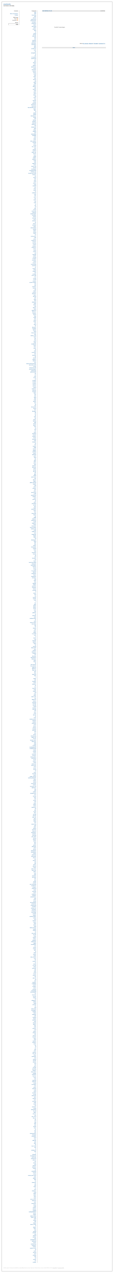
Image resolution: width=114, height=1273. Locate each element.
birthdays (34, 121)
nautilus (34, 780)
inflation (34, 584)
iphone (34, 593)
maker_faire (33, 696)
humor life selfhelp (32, 562)
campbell (34, 185)
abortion (34, 17)
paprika (34, 828)
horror (35, 549)
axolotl (35, 73)
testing (34, 1108)
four (35, 430)
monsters (34, 755)
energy (34, 366)
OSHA (35, 821)
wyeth (35, 1251)
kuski (35, 635)
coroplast (34, 258)
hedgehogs (34, 534)
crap (35, 272)
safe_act (34, 978)
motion (34, 762)
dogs (35, 334)
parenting (34, 835)
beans (35, 97)
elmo (35, 362)
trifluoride (34, 1140)
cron (35, 276)
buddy (35, 160)
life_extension (33, 665)
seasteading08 (33, 992)
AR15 (35, 47)
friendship (34, 439)
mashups (34, 707)
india (35, 579)
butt (35, 176)
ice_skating (34, 570)
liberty (35, 660)
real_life (34, 934)
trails (35, 1132)
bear (35, 99)
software (34, 1032)
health (35, 530)
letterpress (34, 651)
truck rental (34, 1146)
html (35, 556)
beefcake (34, 103)
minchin (34, 738)
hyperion (34, 566)
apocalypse (33, 44)
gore (35, 489)
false (35, 398)
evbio (35, 376)
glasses (34, 479)
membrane (34, 723)
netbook (34, 784)
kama (35, 621)
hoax (35, 544)
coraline (34, 255)
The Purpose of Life (47, 10)
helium (35, 537)
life (35, 663)
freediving (34, 433)
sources (34, 1035)
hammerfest (33, 520)
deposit (34, 314)
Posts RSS (55, 1267)
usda (35, 1164)
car (35, 191)
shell (35, 1007)
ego (35, 356)
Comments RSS (61, 1267)
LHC (35, 654)
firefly (35, 416)
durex (35, 346)
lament (34, 637)
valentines (34, 1167)
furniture (34, 446)
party (35, 843)
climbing (34, 229)
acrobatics (34, 22)
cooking (34, 251)
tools (35, 1125)
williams (34, 1227)
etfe (35, 373)
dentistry (34, 313)
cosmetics (34, 260)
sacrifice (34, 975)
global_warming (33, 482)
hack (35, 511)
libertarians (34, 658)
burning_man (33, 171)
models (34, 749)
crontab (34, 278)
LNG (35, 679)
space (35, 1038)
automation (34, 69)
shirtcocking (33, 1008)
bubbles (34, 157)
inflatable (34, 583)
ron (35, 962)
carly (35, 195)
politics (34, 871)
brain (35, 148)
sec (35, 993)
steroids (34, 1060)
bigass (34, 108)
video (35, 1176)
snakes (34, 1031)
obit (35, 808)
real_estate (34, 933)
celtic (35, 208)
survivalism (34, 1084)
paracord (34, 831)
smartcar (34, 1028)
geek (35, 464)
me (35, 716)
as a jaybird (33, 57)
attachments (33, 66)
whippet (34, 1223)
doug (35, 339)
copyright (34, 254)
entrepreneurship (32, 367)
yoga (35, 1256)
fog (35, 427)
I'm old (35, 569)
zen (35, 1260)
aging (35, 30)
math (35, 710)
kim (35, 626)
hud (35, 559)
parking (34, 838)
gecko (35, 462)
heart (35, 532)
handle (34, 521)
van (35, 1169)
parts (35, 842)
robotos (34, 954)
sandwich (34, 982)
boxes (35, 143)
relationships (33, 941)
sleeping (34, 1022)
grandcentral (33, 495)
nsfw (35, 798)
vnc (35, 1188)
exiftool (34, 387)
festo (35, 409)
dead (35, 300)
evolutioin (34, 381)
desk (35, 318)
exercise (34, 385)
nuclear (34, 800)
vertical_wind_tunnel (32, 1175)
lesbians (34, 650)
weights (34, 1214)
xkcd (35, 1253)
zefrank (34, 1259)
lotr (35, 685)
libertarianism (33, 657)
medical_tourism (33, 719)
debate (34, 304)
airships (34, 34)
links (35, 671)
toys (35, 1130)
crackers (34, 268)
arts (35, 55)
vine (35, 1183)
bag (35, 80)
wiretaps (34, 1237)
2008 (35, 12)
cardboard (34, 192)
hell (35, 538)
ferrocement (33, 406)
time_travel (34, 1116)
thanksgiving (33, 1109)
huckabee (34, 558)
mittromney (34, 741)
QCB (35, 919)
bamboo (34, 89)
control (34, 250)
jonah (35, 616)
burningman (33, 169)
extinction (34, 390)
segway (34, 997)
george (34, 469)
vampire (34, 1168)
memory (34, 727)
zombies (34, 1262)
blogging (34, 131)
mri (35, 770)
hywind (34, 567)
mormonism (33, 758)
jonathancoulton (33, 618)
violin (35, 1185)
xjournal (34, 1252)
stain (35, 1049)
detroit (35, 320)
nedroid (34, 782)
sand (35, 980)
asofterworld (33, 58)
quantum (34, 920)
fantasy (34, 401)
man (35, 698)
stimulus (34, 1062)
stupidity (34, 1073)
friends (34, 437)
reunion (34, 947)
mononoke (34, 754)
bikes (35, 110)
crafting (34, 269)
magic (35, 689)
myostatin (34, 773)
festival (34, 408)
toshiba (34, 1126)
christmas (34, 220)
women (34, 1242)
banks (35, 92)
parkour (34, 839)
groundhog (34, 503)
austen (34, 68)
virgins (34, 1186)
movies (34, 768)
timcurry (34, 1113)
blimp (35, 128)
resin (35, 945)
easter (35, 348)
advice (34, 27)
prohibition (34, 906)
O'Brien (34, 804)
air (35, 31)
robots (35, 955)
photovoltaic (33, 856)
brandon (34, 149)
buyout (34, 177)
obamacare (34, 807)
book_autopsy (33, 141)
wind (35, 1230)
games (34, 453)
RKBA (35, 952)
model (35, 744)
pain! (35, 825)
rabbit (35, 926)
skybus (34, 1018)
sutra (35, 1085)
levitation (34, 653)
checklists (34, 215)
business (34, 174)
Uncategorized (33, 1155)
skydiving (34, 1020)
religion (34, 943)
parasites (34, 833)
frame (35, 432)
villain (35, 1179)
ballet (35, 83)
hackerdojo (34, 513)
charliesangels (33, 213)
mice (35, 733)
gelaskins (34, 465)
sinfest (34, 1013)
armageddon (33, 52)
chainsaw (34, 212)
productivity (33, 903)
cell (35, 206)
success (34, 1076)
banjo (35, 90)
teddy (35, 1102)
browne (34, 153)
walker (34, 1195)
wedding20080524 (32, 1211)
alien (35, 38)
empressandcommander (31, 363)
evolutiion (34, 380)
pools (35, 874)
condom (34, 244)
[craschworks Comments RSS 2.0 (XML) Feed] (17, 20)
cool (35, 253)
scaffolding (34, 983)
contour (34, 248)
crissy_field (34, 275)
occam (34, 811)
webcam (34, 1209)
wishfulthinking (33, 1239)
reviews (34, 948)
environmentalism (32, 369)
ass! (35, 59)
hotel (35, 551)
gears (35, 461)
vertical (34, 1174)
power (35, 889)
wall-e (35, 1196)
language (34, 640)
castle (35, 202)
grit (35, 500)
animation (34, 40)
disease (34, 330)
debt (35, 306)
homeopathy (33, 546)
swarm (34, 1087)
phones (34, 849)
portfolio (34, 882)
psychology (33, 912)
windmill (34, 1231)
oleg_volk (34, 817)
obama (34, 805)
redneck (34, 937)
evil (35, 378)
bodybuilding (33, 134)
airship (34, 33)
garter (35, 455)
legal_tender (33, 647)
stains (35, 1050)
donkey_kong (33, 335)
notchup (34, 796)
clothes (34, 230)
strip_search (33, 1071)
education (34, 355)
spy (35, 1045)
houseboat (34, 552)
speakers (34, 1042)
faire (35, 394)
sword (35, 1091)
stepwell (34, 1059)
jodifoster (34, 612)
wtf (35, 1249)
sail (35, 979)
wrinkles (34, 1246)
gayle (35, 460)
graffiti (35, 493)
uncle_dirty (34, 1157)
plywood (34, 866)
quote (35, 923)
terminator (34, 1106)
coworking (34, 265)
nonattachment (33, 793)
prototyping (34, 910)
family (35, 399)
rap (35, 931)
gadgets (34, 450)
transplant (34, 1134)
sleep (35, 1021)
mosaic (34, 759)
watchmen (34, 1200)
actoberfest (34, 23)
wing (35, 1234)
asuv (35, 61)
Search (16, 22)
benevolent (34, 106)
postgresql (34, 888)
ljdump (35, 678)
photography (33, 852)
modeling (34, 745)
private (34, 901)
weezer (34, 1213)
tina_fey (34, 1118)
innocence (34, 586)
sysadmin (34, 1092)
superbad (34, 1080)
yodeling (34, 1255)
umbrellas (34, 1154)
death (35, 303)
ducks (35, 345)
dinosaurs (34, 327)
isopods (34, 598)
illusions (34, 572)
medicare (34, 720)
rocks (35, 958)
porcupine (34, 877)
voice (35, 1189)
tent (35, 1105)
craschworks (7, 4)
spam (35, 1039)
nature (35, 779)
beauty (34, 101)
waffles (34, 1193)
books (35, 139)
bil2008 (34, 113)
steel (35, 1057)
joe (35, 614)
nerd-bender (33, 783)
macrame (34, 688)
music (35, 772)
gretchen (34, 499)
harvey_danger (33, 527)
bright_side (34, 152)
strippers (34, 1070)
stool (35, 1063)
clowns (34, 233)
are (35, 51)
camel (35, 181)
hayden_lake (33, 528)
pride (35, 898)
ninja (35, 789)
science (34, 985)
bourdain (34, 142)
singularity (34, 1014)
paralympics (33, 832)
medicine (34, 721)
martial (34, 706)
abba (35, 16)
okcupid (34, 814)
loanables (34, 681)
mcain (35, 713)
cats (35, 205)
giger (35, 474)
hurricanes (34, 563)
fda (35, 404)
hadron (34, 514)
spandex (34, 1041)
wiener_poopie (33, 1224)
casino (34, 199)
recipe (35, 936)
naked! (34, 775)
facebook (34, 391)
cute (35, 289)
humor (35, 560)
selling (35, 1003)
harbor (34, 524)
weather (34, 1207)
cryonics (34, 281)
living (35, 675)
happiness (34, 523)
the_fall (34, 1111)
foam (35, 426)
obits (35, 810)
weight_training (33, 1216)
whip (35, 1221)
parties (34, 840)
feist (35, 405)
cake (35, 178)
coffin (35, 237)
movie (35, 766)
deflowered (34, 310)
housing (34, 553)
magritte (34, 691)
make (35, 693)
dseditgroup (33, 344)
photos (34, 853)
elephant (34, 360)
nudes (35, 803)
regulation (34, 940)
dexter (35, 321)
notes (35, 797)
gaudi (35, 457)
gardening (34, 454)
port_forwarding (33, 884)
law (35, 644)
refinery (34, 938)
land (35, 639)
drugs (35, 342)
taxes (35, 1099)
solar (35, 1034)
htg (35, 555)
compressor (33, 240)
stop (35, 1064)
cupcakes (34, 286)
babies (34, 76)
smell (35, 1029)
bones (35, 138)
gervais (34, 471)
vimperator (34, 1182)
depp (35, 316)
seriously (34, 1004)
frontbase (34, 441)
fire (35, 415)
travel (35, 1137)
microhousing (33, 735)
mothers (34, 761)
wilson (35, 1228)
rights (35, 950)
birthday (34, 120)
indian (35, 580)
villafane (34, 1178)
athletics (34, 65)
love (35, 686)
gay (35, 458)
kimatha (34, 628)
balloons (34, 86)
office (35, 812)
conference (34, 247)
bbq (35, 96)
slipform (34, 1024)
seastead (34, 989)
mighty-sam (33, 737)
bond (35, 136)
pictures (34, 860)
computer (34, 241)
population (34, 875)
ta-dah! (34, 1094)
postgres (34, 887)
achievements (33, 20)
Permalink (96, 43)
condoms (34, 246)
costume (34, 262)
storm (35, 1066)
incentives (34, 577)
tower (35, 1127)
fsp (35, 443)
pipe (35, 863)
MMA (35, 742)
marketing (34, 702)
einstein (34, 358)
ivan (35, 602)
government (33, 492)
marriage (34, 703)
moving (34, 769)
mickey (34, 734)
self (35, 999)
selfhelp (34, 1001)
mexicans (34, 730)
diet (35, 325)
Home (74, 47)
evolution (34, 383)
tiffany (35, 1112)
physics (34, 857)
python (34, 917)
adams (34, 24)
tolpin (35, 1123)
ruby (35, 969)
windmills (34, 1232)
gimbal (35, 475)
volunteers (34, 1190)
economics (34, 352)
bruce (35, 155)
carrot (35, 197)
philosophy (34, 846)
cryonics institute (32, 282)
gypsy (35, 510)
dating (35, 299)
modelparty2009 (33, 748)
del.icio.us (34, 311)
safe (35, 976)
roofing (34, 966)
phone (35, 847)
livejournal (34, 674)
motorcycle (34, 763)
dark (35, 297)
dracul (35, 341)
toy (35, 1129)
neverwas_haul (33, 786)
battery (34, 94)
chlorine (34, 216)
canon (35, 188)
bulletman (34, 163)
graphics (34, 496)
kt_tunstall (34, 633)
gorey (35, 490)
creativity (34, 274)
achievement (33, 19)
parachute (34, 829)
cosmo (34, 261)
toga (35, 1122)
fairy (35, 395)
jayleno (34, 605)
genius (34, 468)
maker (35, 695)
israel (35, 600)
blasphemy (34, 124)
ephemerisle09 (33, 371)
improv (34, 574)
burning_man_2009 (32, 173)
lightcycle (34, 667)
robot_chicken (33, 957)
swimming (34, 1088)
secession (34, 994)
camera (34, 183)
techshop (34, 1101)
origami (34, 819)
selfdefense (33, 1000)
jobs (35, 611)
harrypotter (34, 525)
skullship (34, 1017)
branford (34, 150)
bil (35, 111)
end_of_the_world (32, 365)
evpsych (34, 384)
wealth (35, 1206)
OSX (35, 822)
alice (35, 37)
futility (35, 447)
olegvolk (34, 815)
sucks (35, 1077)
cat (35, 204)
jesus (35, 609)
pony (35, 873)
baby (35, 78)
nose (35, 794)
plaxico (34, 864)
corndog (34, 257)
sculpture (34, 986)
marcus (34, 700)
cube (35, 285)
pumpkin (34, 913)
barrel (35, 93)
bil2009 (34, 114)
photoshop (34, 854)
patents (34, 845)
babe (35, 75)
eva (35, 374)
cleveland (34, 225)
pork (35, 878)
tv (35, 1153)
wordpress (34, 1245)
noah (35, 790)
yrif (35, 1258)
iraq (35, 595)
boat (35, 132)
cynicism (34, 292)
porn (35, 880)
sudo (35, 1078)
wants (35, 1197)
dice (35, 323)
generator (34, 467)
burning (34, 167)
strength (34, 1067)
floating (34, 423)
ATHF (35, 64)
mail (35, 692)
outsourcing (33, 824)
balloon (34, 85)
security (34, 996)
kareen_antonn (33, 622)
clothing (34, 232)
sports (35, 1043)
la (35, 636)
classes (34, 223)
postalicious (33, 885)
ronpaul (34, 964)
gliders (34, 481)
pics (35, 859)
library (35, 661)
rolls (35, 959)
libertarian (34, 656)
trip (35, 1144)
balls (35, 87)
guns (35, 506)
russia (35, 972)
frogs (35, 440)
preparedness (33, 896)
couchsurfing (33, 264)
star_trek (34, 1053)
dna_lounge (33, 332)
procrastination (33, 902)
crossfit (34, 279)
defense (34, 307)
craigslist (34, 271)
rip (35, 951)
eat (35, 349)
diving (35, 331)
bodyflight (34, 135)
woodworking (33, 1244)
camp (35, 184)
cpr (35, 267)
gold (35, 485)
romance (34, 961)
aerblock (34, 29)
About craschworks (14, 13)
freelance (34, 436)
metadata (34, 728)
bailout (35, 82)
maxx (35, 712)
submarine (34, 1074)
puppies (34, 915)
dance (35, 295)
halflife (35, 517)
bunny (35, 164)
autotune (34, 71)
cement (34, 209)
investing (34, 590)
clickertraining (33, 227)
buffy (35, 162)
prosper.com (33, 908)
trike (35, 1141)
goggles (34, 483)
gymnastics (33, 509)
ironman (34, 597)
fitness (34, 419)
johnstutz (34, 615)
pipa (35, 861)
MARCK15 (34, 699)
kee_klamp (34, 623)
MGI (35, 731)
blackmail (34, 122)
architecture (33, 48)
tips (35, 1119)
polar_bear (34, 870)
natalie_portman (33, 776)
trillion (35, 1143)
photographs (33, 850)
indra (35, 581)
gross (35, 502)
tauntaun (34, 1098)
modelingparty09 (32, 747)
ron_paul (34, 965)
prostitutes (34, 909)
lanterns (34, 642)
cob (35, 234)
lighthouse (34, 668)
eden (35, 353)
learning (34, 646)
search (34, 987)
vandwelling (33, 1171)
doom (35, 337)
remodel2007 (33, 944)
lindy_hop (34, 670)
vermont (34, 1172)
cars (35, 198)
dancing (34, 296)
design (34, 317)
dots (35, 338)
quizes (34, 922)
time (35, 1115)
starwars (34, 1052)
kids (35, 625)
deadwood (34, 302)
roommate (34, 968)
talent (35, 1097)
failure (35, 392)
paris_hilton (34, 836)
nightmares (34, 787)
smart (35, 1027)
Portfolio (16, 15)
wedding (34, 1210)
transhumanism (33, 1133)
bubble (34, 156)
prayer (34, 892)
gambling (34, 451)
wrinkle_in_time (33, 1248)
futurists (34, 448)
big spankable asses (32, 107)
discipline (34, 328)
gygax (35, 507)
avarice (34, 72)
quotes (34, 924)
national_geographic (32, 777)
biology (34, 117)
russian (34, 973)
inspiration (34, 587)
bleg (35, 125)
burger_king (33, 166)
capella (34, 190)
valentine (34, 1165)
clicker (34, 226)
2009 (35, 13)
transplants (34, 1136)
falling (35, 397)
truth (35, 1147)
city (35, 222)
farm (35, 402)
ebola (35, 351)
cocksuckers (33, 236)
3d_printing (34, 15)
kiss (35, 629)
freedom (34, 434)
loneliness (34, 684)
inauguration (33, 576)
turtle (35, 1151)
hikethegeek (33, 539)
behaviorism (33, 104)
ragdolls (34, 929)
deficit (35, 309)
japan (35, 604)
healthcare (34, 531)
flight (35, 422)
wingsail (34, 1235)
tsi (35, 1148)
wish (35, 1238)
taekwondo (34, 1095)
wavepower (33, 1203)
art (35, 54)
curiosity (34, 288)
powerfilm (34, 891)
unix (35, 1161)
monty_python (33, 756)
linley (35, 672)
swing (35, 1090)
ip (35, 591)
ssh (35, 1048)
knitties (34, 632)
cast (35, 201)
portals (34, 881)
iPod (35, 594)
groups (34, 504)
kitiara (35, 630)
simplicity (34, 1011)
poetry (35, 867)
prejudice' (34, 895)
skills (35, 1015)
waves (34, 1204)
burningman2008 (32, 170)
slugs (35, 1025)
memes (34, 726)
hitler (35, 542)
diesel (35, 324)
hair (35, 516)
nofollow (34, 791)
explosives (34, 388)
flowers (34, 425)
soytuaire (34, 1036)
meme (35, 724)
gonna (35, 486)
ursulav (34, 1162)
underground (33, 1158)
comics (34, 239)
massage (34, 709)
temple (34, 1104)
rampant (34, 930)
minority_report (33, 740)
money (34, 752)
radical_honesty (33, 927)
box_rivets (34, 146)
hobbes (34, 545)
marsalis (34, 705)
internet (34, 588)
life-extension (33, 664)
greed (35, 497)
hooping (34, 548)
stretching (34, 1069)
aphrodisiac (33, 43)
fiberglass (34, 411)
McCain (34, 714)
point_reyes (33, 868)
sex (35, 1006)
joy (35, 619)
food (35, 429)
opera (35, 818)
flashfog (34, 420)
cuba (35, 283)
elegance (34, 359)
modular (34, 751)
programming (33, 905)
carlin (35, 194)
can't (35, 187)
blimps (35, 129)
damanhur (34, 293)
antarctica (34, 41)
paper (35, 826)
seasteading (33, 990)
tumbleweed (33, 1150)
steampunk (34, 1056)
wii (35, 1225)
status (35, 1055)
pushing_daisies (33, 916)
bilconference (33, 115)
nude (35, 801)
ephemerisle (33, 370)
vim (35, 1181)
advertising (34, 26)
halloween (34, 518)
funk (35, 444)
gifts (35, 472)
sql (35, 1046)
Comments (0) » (102, 43)
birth (35, 118)
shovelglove (33, 1010)
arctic (35, 50)
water (35, 1202)
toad (35, 1120)
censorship (34, 211)
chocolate (34, 218)
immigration (34, 573)
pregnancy (34, 894)
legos (35, 649)
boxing (34, 145)
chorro (34, 219)
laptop (35, 643)
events (34, 377)
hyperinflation (33, 565)
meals (35, 717)
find (35, 413)
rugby (35, 971)
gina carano (33, 476)
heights (34, 535)
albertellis (34, 36)
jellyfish (34, 607)
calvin (35, 180)
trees (35, 1139)
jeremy (34, 608)
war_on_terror (33, 1199)
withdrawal (34, 1241)
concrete (34, 243)
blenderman (33, 127)
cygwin (34, 290)
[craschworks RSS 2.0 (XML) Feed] (17, 18)
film (35, 412)
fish (35, 418)
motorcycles (33, 765)
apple (35, 45)
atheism (34, 62)
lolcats (35, 682)
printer (35, 899)
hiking (35, 541)
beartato (34, 100)
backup (34, 79)
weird (35, 1218)
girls (35, 478)
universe (34, 1160)
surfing (34, 1083)
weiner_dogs (33, 1217)
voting (35, 1192)
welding (34, 1220)
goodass (34, 488)
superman (34, 1081)
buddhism (34, 159)
